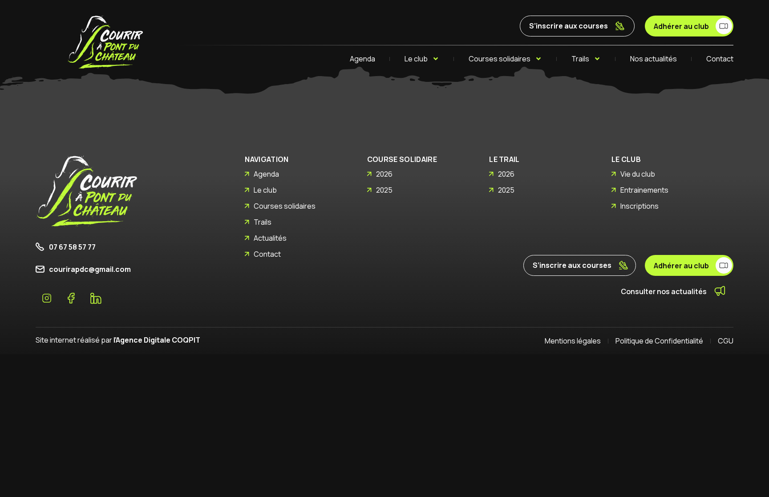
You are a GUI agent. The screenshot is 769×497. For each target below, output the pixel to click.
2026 (384, 174)
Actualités (270, 238)
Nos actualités (653, 58)
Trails (580, 58)
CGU (725, 340)
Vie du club (637, 174)
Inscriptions (639, 206)
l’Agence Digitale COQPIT (156, 340)
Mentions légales (573, 340)
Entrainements (644, 190)
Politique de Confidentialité (659, 340)
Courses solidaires (499, 58)
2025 (384, 190)
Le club (416, 58)
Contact (719, 58)
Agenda (362, 58)
